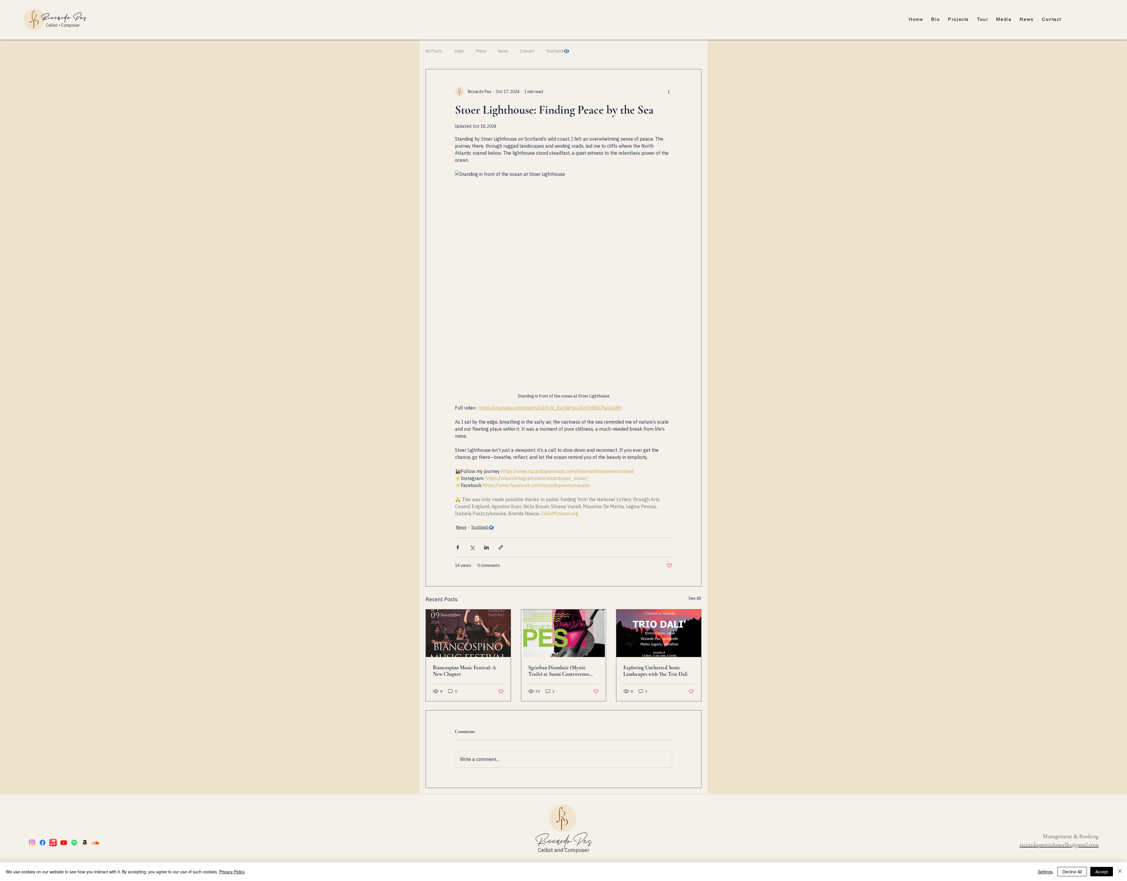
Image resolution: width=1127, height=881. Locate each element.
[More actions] (668, 91)
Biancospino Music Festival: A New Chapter (464, 670)
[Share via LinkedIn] (486, 547)
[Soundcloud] (95, 842)
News (503, 51)
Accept (1101, 872)
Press (481, 51)
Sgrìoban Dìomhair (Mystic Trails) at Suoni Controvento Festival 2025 (558, 670)
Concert (527, 51)
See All (695, 598)
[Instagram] (32, 842)
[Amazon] (85, 842)
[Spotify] (74, 842)
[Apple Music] (53, 842)
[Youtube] (64, 842)
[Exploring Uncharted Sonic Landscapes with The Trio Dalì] (658, 633)
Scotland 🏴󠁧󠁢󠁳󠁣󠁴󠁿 (557, 51)
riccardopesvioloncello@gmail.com (1059, 844)
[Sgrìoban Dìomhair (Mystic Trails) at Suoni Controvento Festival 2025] (563, 633)
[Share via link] (501, 547)
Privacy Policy (232, 872)
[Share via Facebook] (457, 547)
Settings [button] (1045, 872)
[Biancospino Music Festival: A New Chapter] (468, 633)
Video (459, 51)
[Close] (1119, 871)
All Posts (434, 51)
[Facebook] (42, 842)
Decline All (1072, 872)
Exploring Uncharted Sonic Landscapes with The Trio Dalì (655, 670)
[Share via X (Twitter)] (472, 547)
